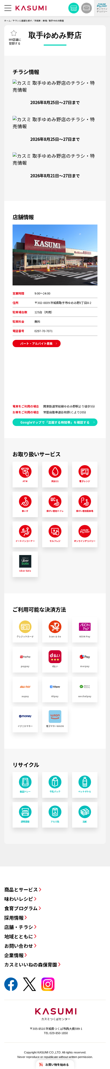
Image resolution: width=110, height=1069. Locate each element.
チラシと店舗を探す (22, 20)
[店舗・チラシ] (73, 8)
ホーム (7, 20)
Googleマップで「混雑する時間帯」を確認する (55, 422)
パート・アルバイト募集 (36, 343)
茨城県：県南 (40, 20)
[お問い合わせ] (86, 8)
